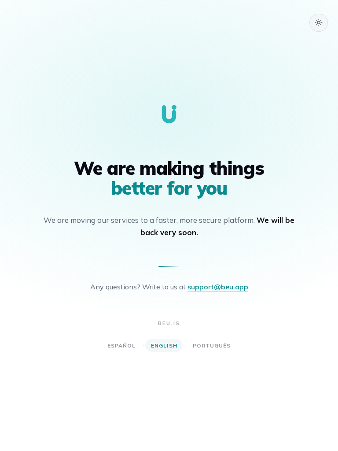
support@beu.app (217, 286)
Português (212, 345)
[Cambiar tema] (318, 23)
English (164, 345)
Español (121, 345)
